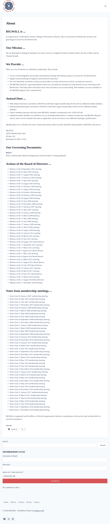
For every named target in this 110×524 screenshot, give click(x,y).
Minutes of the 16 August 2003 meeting (25, 184)
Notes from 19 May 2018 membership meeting (27, 401)
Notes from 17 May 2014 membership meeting (27, 363)
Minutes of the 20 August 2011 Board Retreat (27, 242)
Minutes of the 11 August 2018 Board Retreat (27, 280)
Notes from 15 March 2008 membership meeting (28, 311)
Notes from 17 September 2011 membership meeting (30, 352)
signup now (6, 472)
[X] (8, 519)
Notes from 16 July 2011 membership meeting (27, 349)
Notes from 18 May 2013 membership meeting (27, 360)
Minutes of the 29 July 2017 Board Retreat (26, 274)
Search (5, 441)
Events (29, 502)
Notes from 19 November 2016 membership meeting (30, 389)
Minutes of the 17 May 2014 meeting (24, 254)
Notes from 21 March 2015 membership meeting (28, 375)
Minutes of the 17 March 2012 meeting (24, 248)
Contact (21, 502)
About (6, 502)
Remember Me (9, 476)
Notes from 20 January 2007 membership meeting (29, 296)
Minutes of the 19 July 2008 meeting (24, 221)
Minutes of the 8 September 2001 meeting (25, 169)
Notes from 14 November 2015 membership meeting (30, 381)
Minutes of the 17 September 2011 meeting (26, 245)
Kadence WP (39, 511)
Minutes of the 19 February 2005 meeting (25, 195)
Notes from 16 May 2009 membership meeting (27, 331)
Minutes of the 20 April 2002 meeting (24, 172)
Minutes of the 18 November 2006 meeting (26, 204)
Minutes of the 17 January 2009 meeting (25, 224)
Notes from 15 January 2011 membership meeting (28, 343)
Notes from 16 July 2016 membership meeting (27, 386)
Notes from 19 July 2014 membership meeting (27, 366)
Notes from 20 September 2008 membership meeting (30, 319)
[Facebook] (4, 519)
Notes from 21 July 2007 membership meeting (27, 302)
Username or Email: (10, 456)
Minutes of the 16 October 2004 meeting (25, 192)
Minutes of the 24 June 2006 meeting (24, 201)
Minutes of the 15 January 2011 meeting (25, 233)
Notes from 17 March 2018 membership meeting (28, 398)
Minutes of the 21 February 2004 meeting (25, 186)
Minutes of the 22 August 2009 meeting (25, 230)
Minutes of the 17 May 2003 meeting (24, 181)
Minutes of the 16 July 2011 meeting (23, 239)
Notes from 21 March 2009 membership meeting (28, 328)
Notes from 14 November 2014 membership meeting (30, 369)
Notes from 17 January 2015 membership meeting (29, 372)
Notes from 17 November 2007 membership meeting (30, 305)
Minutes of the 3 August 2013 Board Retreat (26, 251)
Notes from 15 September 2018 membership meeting (30, 407)
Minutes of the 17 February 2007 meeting (25, 207)
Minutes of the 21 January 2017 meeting (25, 268)
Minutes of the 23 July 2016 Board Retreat (26, 265)
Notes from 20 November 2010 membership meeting (30, 340)
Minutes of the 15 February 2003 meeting (25, 178)
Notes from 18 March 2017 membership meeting (28, 395)
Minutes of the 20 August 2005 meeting (25, 198)
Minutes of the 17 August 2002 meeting (25, 175)
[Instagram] (13, 519)
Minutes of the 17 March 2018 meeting (24, 277)
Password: (6, 465)
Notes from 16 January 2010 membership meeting (29, 337)
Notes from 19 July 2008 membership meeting (27, 317)
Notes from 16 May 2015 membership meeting (27, 378)
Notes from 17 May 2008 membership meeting (27, 314)
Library (37, 502)
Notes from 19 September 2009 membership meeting (30, 334)
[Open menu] (105, 6)
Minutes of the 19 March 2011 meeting (24, 236)
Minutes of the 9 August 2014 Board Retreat (26, 256)
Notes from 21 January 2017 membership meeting (29, 392)
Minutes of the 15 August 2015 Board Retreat (27, 262)
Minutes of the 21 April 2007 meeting (24, 210)
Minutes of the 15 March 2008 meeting (24, 216)
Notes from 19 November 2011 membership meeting (29, 354)
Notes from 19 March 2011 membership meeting (28, 346)
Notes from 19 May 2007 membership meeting (27, 299)
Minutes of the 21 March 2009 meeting (24, 227)
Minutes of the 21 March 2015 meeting (24, 259)
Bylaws (13, 502)
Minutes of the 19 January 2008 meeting (25, 213)
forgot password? (17, 472)
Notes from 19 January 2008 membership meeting (29, 308)
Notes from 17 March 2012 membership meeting (28, 357)
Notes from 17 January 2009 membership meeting (29, 325)
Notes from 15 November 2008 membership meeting (30, 322)
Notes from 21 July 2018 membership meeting (27, 404)
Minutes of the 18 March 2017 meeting (24, 271)
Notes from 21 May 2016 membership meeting (27, 384)
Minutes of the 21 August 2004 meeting (25, 189)
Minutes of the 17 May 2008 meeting (24, 219)
